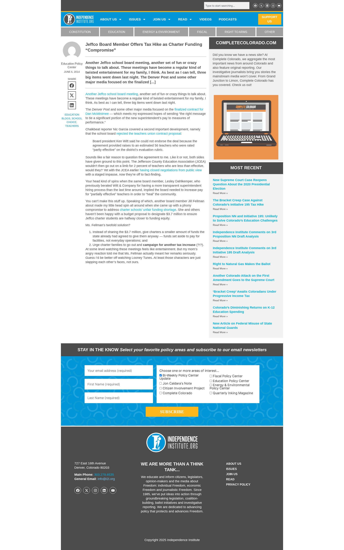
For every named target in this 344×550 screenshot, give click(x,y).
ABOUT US (108, 19)
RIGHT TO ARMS (236, 31)
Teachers (72, 125)
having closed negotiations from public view (171, 170)
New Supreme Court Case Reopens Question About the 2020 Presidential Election (241, 184)
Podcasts (228, 19)
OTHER (270, 31)
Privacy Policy (238, 484)
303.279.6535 (104, 474)
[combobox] (226, 5)
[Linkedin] (267, 5)
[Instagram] (273, 5)
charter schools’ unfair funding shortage (148, 210)
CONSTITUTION (80, 31)
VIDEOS (205, 19)
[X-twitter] (261, 5)
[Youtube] (279, 5)
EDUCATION (116, 31)
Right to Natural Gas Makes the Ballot (241, 264)
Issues (135, 19)
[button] (72, 85)
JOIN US (159, 19)
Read (230, 479)
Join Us (232, 474)
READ (182, 19)
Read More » (220, 193)
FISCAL (202, 31)
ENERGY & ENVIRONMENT (161, 31)
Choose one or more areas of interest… (189, 370)
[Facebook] (255, 5)
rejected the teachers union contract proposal (148, 133)
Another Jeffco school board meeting (111, 94)
